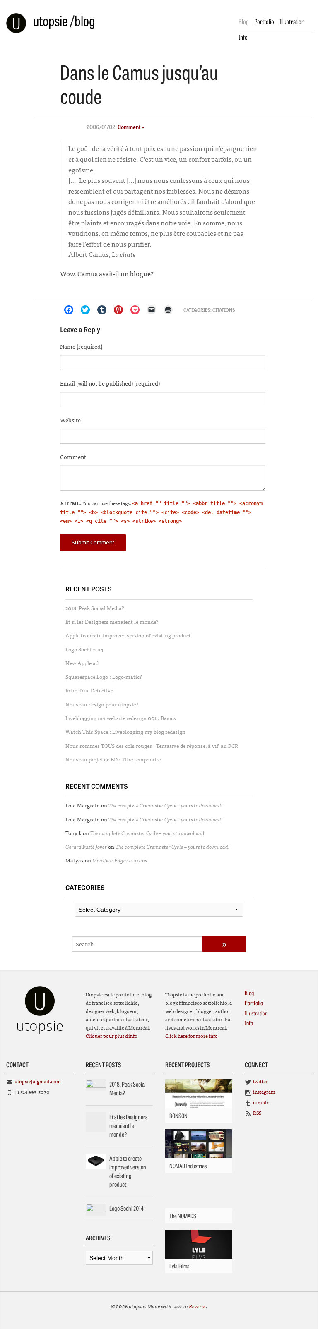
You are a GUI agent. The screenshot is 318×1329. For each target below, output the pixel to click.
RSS (257, 1113)
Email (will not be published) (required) (110, 383)
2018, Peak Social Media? (94, 607)
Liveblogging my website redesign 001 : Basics (120, 718)
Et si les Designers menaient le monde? (112, 621)
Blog (243, 21)
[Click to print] (168, 309)
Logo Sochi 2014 (84, 649)
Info (243, 37)
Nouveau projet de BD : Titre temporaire (113, 759)
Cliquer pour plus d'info (111, 1036)
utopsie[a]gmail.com (37, 1081)
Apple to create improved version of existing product (128, 635)
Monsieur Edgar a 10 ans (119, 860)
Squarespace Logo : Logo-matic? (103, 676)
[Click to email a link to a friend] (151, 309)
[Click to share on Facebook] (68, 309)
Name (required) (81, 346)
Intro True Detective (89, 690)
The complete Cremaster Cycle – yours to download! (165, 805)
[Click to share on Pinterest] (118, 309)
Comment (73, 456)
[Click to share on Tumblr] (101, 309)
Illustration (291, 21)
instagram (264, 1091)
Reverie (197, 1306)
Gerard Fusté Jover (86, 846)
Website (70, 419)
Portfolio (264, 21)
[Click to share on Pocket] (135, 309)
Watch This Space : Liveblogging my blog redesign (125, 731)
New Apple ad (82, 663)
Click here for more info (191, 1036)
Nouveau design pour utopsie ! (102, 704)
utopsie (50, 20)
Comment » (131, 127)
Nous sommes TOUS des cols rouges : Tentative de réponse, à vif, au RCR (151, 745)
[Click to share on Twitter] (85, 309)
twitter (260, 1081)
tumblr (261, 1102)
